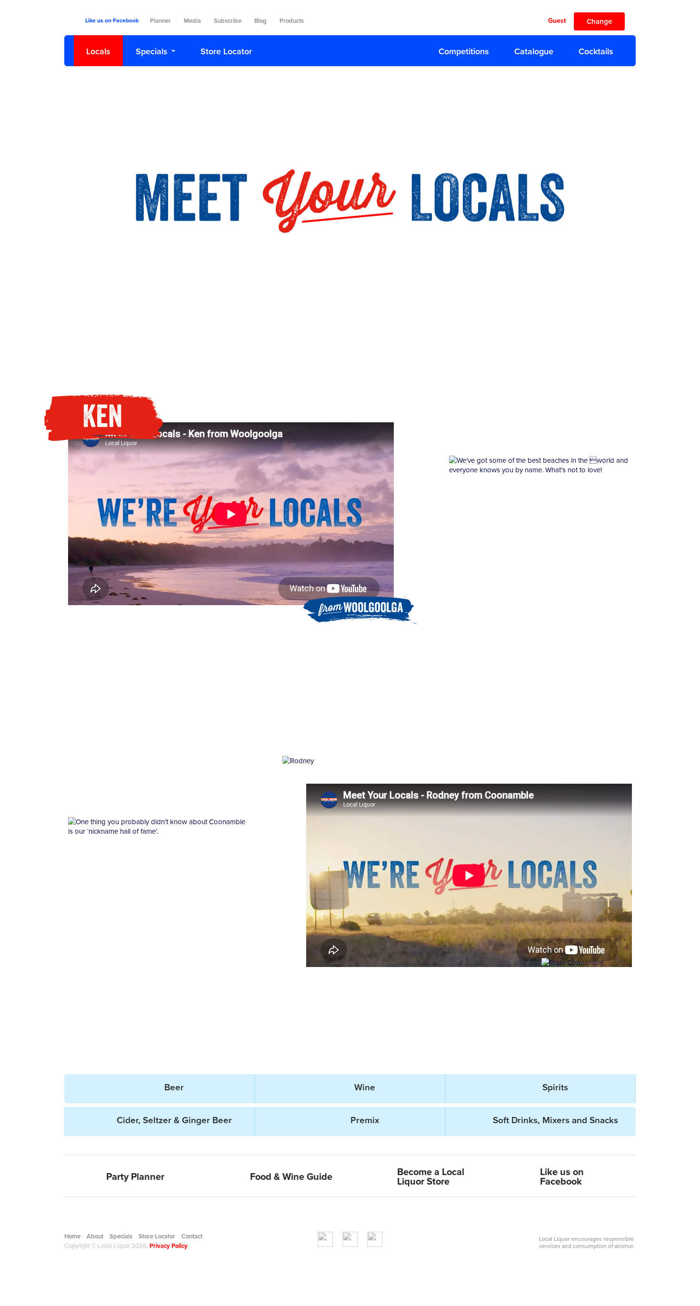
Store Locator (226, 51)
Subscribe (227, 21)
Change (599, 21)
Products (292, 21)
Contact (191, 1236)
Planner (160, 21)
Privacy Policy (169, 1246)
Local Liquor (350, 48)
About (95, 1236)
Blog (260, 21)
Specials (152, 51)
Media (192, 21)
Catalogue (533, 51)
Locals (98, 51)
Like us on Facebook (112, 20)
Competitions (464, 51)
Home (72, 1236)
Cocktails (596, 51)
